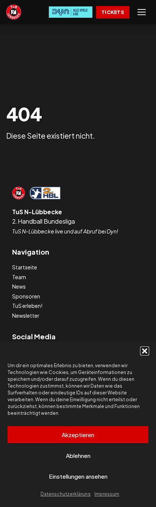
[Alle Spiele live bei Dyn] (70, 12)
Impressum (106, 494)
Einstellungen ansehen (78, 476)
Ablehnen (78, 455)
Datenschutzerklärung (65, 494)
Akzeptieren (78, 434)
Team (19, 277)
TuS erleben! (27, 305)
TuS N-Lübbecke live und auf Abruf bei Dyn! (65, 231)
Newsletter (25, 315)
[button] (144, 351)
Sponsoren (26, 296)
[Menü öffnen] (141, 12)
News (19, 286)
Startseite (24, 267)
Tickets (112, 12)
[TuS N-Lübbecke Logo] (13, 12)
